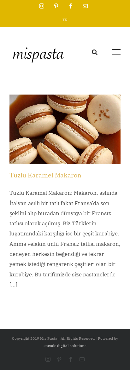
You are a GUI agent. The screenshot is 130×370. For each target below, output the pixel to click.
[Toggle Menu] (116, 52)
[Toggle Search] (95, 52)
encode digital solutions (65, 345)
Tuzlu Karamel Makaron (45, 175)
